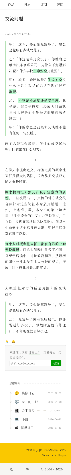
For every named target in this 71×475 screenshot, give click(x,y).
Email (27, 469)
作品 (11, 4)
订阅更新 (35, 352)
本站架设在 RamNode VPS (46, 450)
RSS (11, 469)
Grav (46, 455)
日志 (27, 4)
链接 (60, 4)
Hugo (62, 455)
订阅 (43, 4)
